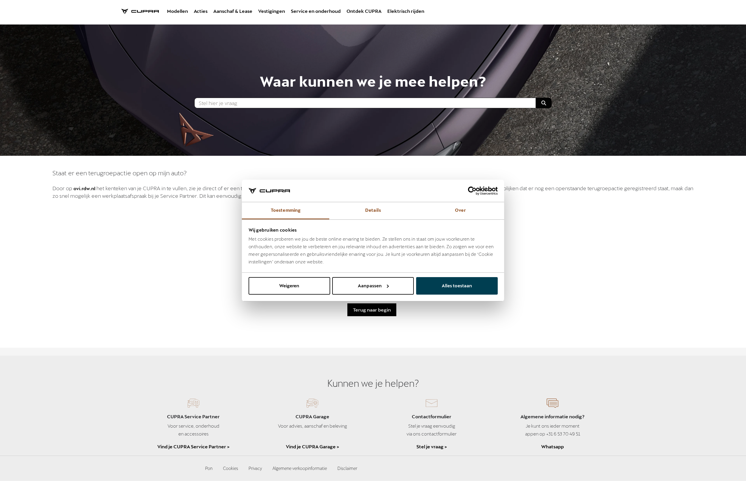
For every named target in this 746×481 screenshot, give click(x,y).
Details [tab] (373, 210)
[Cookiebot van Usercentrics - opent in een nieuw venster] (472, 190)
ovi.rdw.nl (84, 188)
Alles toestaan (457, 285)
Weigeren (289, 285)
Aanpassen (370, 285)
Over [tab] (460, 210)
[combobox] (362, 103)
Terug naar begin (372, 309)
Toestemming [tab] (285, 210)
